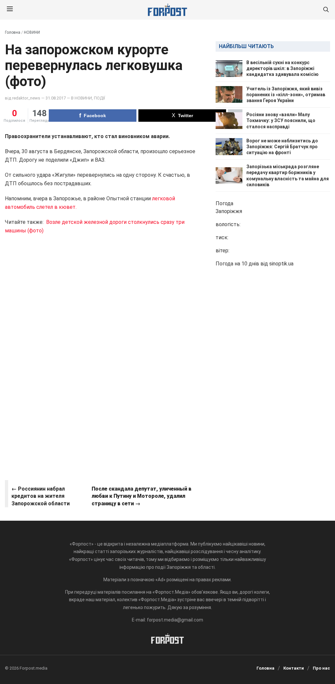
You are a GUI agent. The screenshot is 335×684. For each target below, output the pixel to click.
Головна (12, 32)
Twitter (185, 115)
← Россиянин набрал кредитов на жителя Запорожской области (40, 496)
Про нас (321, 668)
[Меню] (10, 10)
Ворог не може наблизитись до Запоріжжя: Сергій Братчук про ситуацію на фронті (282, 146)
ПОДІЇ (99, 98)
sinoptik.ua (281, 264)
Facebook (95, 115)
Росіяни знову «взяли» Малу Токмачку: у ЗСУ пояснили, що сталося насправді (280, 120)
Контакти (293, 668)
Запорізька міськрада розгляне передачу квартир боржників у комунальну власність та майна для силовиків (287, 175)
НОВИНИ (32, 32)
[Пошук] (326, 10)
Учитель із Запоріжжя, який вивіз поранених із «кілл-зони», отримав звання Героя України (285, 94)
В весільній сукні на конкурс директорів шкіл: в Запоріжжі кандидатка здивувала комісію (282, 68)
